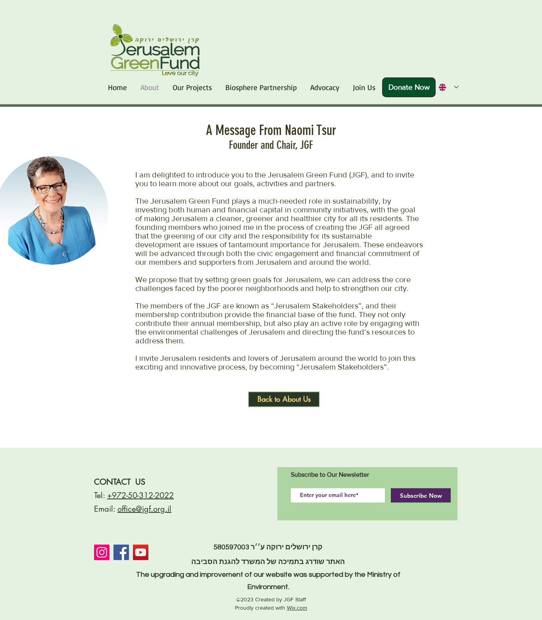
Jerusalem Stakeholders (342, 366)
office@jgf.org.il (144, 509)
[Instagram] (102, 552)
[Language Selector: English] (446, 87)
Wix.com (297, 608)
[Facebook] (121, 552)
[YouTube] (140, 552)
